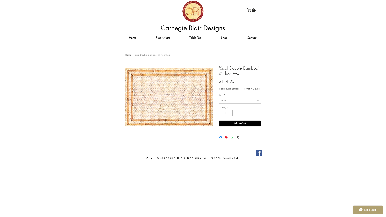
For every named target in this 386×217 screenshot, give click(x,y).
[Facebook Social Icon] (259, 153)
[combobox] (240, 101)
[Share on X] (238, 137)
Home (128, 54)
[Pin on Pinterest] (226, 137)
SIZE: (222, 95)
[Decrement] (221, 113)
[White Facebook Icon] (188, 152)
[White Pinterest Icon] (193, 152)
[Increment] (230, 113)
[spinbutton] (225, 113)
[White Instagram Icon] (198, 152)
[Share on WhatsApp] (232, 137)
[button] (251, 10)
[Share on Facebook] (220, 137)
